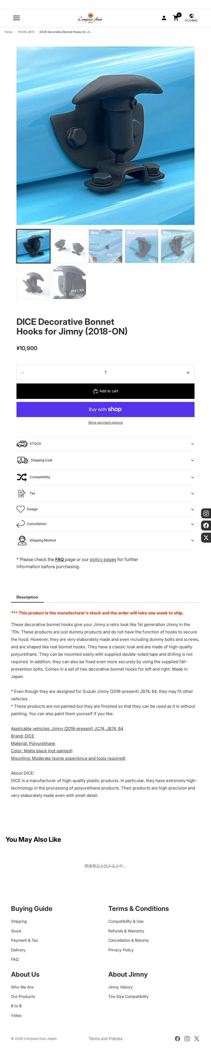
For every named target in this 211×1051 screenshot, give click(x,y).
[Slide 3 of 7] (105, 246)
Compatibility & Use (125, 921)
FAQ (15, 959)
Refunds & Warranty (126, 930)
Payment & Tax (24, 940)
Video (16, 1015)
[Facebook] (177, 1038)
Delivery (18, 949)
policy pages (103, 559)
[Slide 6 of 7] (33, 282)
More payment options (105, 422)
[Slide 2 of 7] (69, 246)
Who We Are (22, 986)
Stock (16, 930)
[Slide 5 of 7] (178, 246)
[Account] (164, 17)
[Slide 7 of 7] (69, 282)
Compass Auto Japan (40, 1038)
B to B (16, 1005)
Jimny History (120, 986)
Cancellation (36, 524)
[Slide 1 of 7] (33, 246)
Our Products (23, 996)
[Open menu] (16, 17)
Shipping (19, 921)
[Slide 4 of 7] (142, 246)
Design (32, 509)
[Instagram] (187, 1038)
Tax (32, 493)
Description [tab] (27, 597)
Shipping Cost (41, 460)
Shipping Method (43, 540)
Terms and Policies (105, 1038)
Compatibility (40, 477)
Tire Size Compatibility (128, 996)
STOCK (35, 444)
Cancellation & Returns (128, 940)
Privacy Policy (121, 949)
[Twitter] (196, 1038)
